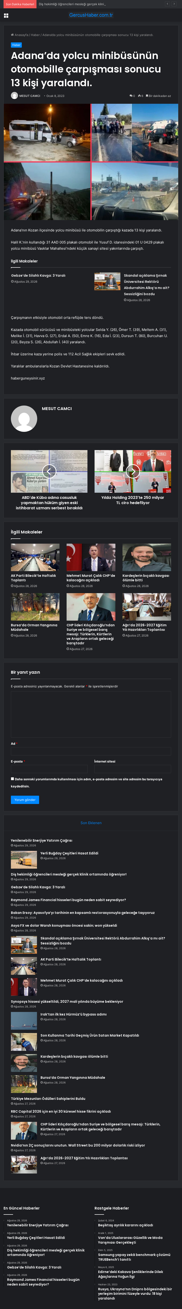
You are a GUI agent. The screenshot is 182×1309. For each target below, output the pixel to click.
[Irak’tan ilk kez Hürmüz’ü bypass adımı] (24, 1021)
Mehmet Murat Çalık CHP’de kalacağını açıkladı (91, 577)
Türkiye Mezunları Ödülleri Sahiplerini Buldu (48, 1098)
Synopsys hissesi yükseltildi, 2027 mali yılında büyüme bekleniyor (67, 1001)
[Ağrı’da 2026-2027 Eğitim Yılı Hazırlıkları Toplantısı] (147, 607)
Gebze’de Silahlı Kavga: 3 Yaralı (38, 275)
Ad (14, 743)
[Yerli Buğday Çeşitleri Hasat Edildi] (24, 860)
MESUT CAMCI (29, 96)
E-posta (18, 761)
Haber (35, 35)
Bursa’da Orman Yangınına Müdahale (34, 627)
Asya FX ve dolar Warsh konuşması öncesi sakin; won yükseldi (64, 925)
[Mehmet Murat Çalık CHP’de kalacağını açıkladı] (91, 557)
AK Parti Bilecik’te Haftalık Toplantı (33, 577)
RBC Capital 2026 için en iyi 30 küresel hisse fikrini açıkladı (61, 1111)
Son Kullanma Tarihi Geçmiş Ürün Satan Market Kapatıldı (90, 1035)
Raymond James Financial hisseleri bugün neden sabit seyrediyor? (68, 900)
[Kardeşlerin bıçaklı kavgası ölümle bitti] (147, 557)
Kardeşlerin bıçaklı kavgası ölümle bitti (146, 577)
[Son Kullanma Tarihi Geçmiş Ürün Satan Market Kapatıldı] (24, 1042)
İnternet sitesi (104, 761)
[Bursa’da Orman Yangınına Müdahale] (35, 607)
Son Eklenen (91, 823)
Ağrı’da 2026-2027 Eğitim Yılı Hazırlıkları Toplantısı (145, 627)
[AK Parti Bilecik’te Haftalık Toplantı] (35, 557)
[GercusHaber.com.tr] (91, 15)
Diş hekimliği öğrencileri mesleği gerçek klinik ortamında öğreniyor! (88, 4)
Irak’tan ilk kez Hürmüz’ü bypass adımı (74, 1014)
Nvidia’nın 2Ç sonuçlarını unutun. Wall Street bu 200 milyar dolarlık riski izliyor (78, 1145)
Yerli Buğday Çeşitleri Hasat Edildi (69, 853)
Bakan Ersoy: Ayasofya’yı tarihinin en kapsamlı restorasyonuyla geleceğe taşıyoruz (83, 912)
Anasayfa (21, 35)
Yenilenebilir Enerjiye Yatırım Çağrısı (41, 840)
